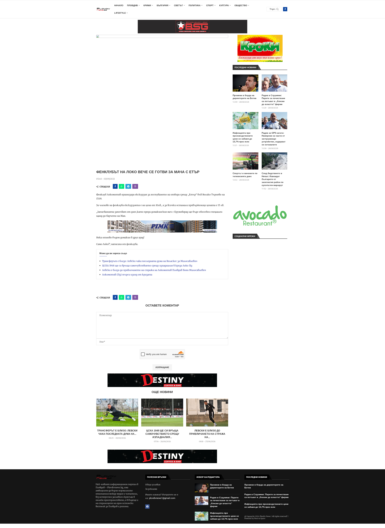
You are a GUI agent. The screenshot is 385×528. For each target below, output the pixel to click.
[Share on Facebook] (115, 186)
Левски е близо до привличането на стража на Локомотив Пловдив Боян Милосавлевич (154, 270)
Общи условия (152, 485)
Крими (147, 5)
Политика (194, 5)
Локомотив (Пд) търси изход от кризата (127, 274)
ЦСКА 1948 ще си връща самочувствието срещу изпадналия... (162, 434)
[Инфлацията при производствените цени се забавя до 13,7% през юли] (245, 120)
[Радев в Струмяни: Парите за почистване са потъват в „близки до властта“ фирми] (274, 83)
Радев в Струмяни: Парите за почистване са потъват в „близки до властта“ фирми (273, 99)
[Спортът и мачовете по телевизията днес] (245, 161)
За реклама (151, 489)
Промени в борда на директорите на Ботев (244, 97)
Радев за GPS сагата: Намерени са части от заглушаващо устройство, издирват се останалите (273, 139)
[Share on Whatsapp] (121, 186)
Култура (224, 5)
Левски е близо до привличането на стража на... (207, 434)
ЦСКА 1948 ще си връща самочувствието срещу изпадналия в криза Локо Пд (147, 265)
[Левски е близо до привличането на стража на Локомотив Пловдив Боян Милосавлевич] (207, 412)
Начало (118, 5)
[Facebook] (285, 9)
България (162, 5)
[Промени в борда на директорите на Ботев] (245, 83)
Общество (240, 5)
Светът (178, 5)
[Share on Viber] (135, 186)
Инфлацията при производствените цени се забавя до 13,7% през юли (243, 137)
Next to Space (259, 518)
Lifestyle (120, 13)
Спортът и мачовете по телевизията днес (245, 175)
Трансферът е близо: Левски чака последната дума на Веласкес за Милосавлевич (149, 261)
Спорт (210, 5)
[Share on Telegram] (128, 186)
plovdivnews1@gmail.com (162, 498)
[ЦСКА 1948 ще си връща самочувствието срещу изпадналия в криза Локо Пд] (162, 412)
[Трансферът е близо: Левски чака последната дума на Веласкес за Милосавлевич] (117, 412)
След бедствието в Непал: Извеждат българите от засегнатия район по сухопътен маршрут (272, 179)
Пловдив (132, 5)
